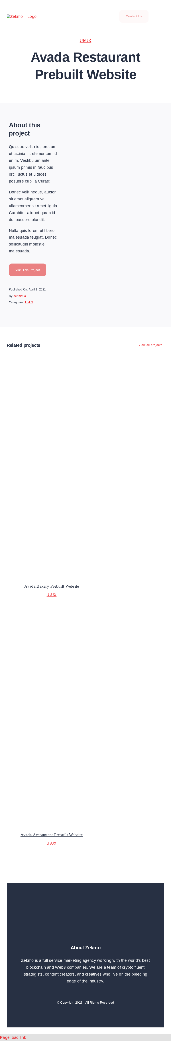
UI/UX (85, 40)
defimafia (20, 296)
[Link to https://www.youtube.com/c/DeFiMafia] (13, 25)
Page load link (13, 1037)
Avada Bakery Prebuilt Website (51, 586)
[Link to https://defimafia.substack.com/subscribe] (29, 25)
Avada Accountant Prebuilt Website (51, 834)
